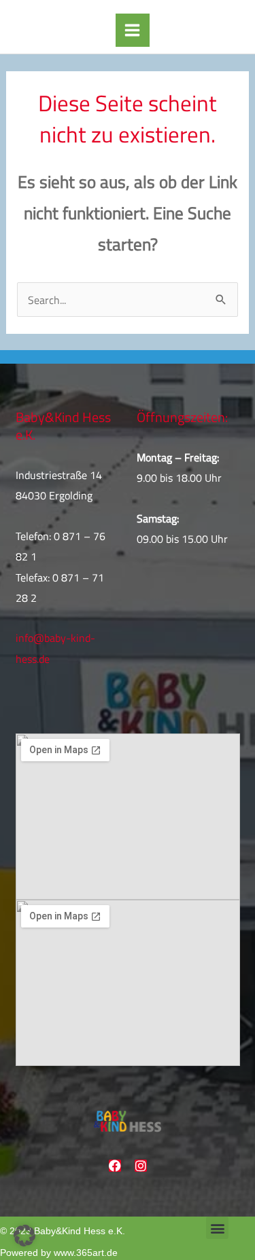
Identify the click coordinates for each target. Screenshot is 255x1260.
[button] (217, 1228)
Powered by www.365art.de (59, 1252)
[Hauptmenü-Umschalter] (133, 30)
